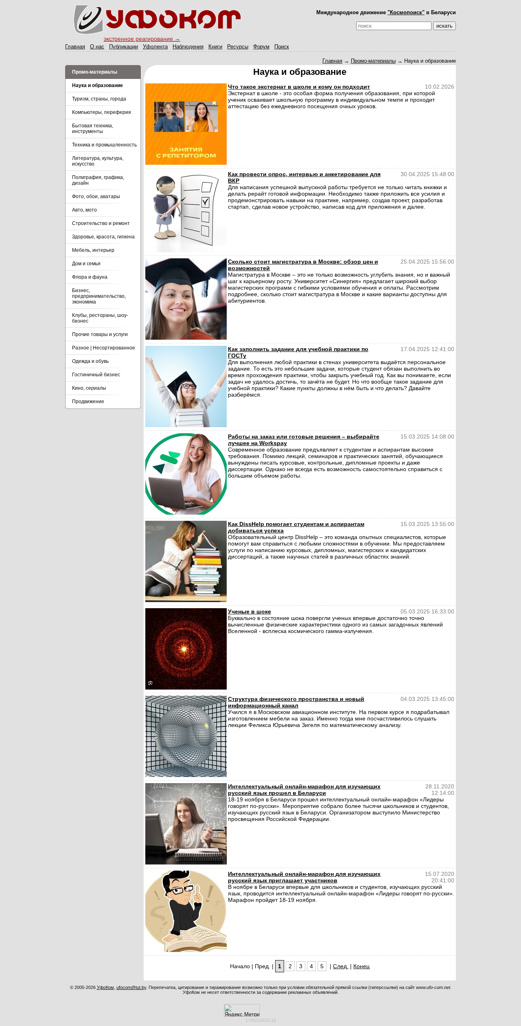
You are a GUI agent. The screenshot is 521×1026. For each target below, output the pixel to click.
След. (340, 966)
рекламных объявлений (312, 992)
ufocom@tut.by (131, 987)
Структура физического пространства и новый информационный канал (296, 702)
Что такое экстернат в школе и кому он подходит (299, 86)
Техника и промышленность (104, 145)
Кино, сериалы (89, 388)
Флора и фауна (89, 277)
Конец (361, 966)
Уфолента (155, 47)
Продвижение (88, 401)
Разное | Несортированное (103, 348)
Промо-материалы (373, 61)
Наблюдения (188, 47)
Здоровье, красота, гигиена (103, 237)
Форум (261, 47)
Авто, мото (84, 210)
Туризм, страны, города (99, 99)
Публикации (123, 47)
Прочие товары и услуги (100, 334)
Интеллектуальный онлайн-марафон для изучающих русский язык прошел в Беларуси (304, 789)
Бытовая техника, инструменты (92, 128)
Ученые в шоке (249, 611)
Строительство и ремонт (101, 223)
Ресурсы (237, 47)
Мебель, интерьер (93, 250)
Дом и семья (86, 263)
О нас (97, 47)
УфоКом (105, 987)
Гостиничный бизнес (96, 375)
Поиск (281, 47)
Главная (75, 47)
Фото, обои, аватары (96, 196)
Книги (215, 47)
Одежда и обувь (90, 361)
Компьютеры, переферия (101, 112)
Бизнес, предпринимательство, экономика (99, 296)
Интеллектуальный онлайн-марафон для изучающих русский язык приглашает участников (304, 877)
